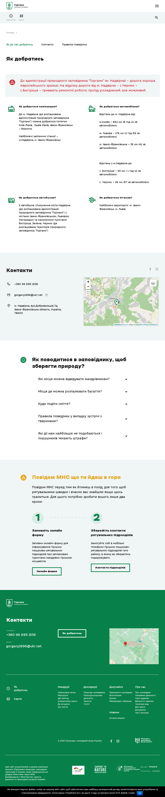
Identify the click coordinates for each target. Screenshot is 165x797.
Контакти (47, 44)
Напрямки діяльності (145, 695)
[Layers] (153, 283)
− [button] (88, 287)
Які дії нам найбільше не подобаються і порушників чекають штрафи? (70, 436)
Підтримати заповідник (120, 692)
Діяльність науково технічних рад (144, 702)
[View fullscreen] (88, 292)
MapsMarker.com (121, 324)
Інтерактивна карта (67, 701)
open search (157, 18)
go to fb (150, 269)
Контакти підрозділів (110, 568)
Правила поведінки (74, 44)
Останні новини (117, 718)
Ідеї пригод (63, 698)
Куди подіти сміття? (54, 404)
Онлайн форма (47, 571)
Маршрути (63, 695)
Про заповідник (143, 692)
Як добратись (72, 633)
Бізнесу (112, 698)
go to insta (157, 269)
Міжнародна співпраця (120, 701)
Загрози (88, 701)
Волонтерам (115, 695)
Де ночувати (64, 704)
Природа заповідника (94, 692)
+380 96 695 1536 (26, 284)
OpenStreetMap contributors (147, 324)
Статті (86, 704)
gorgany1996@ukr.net (28, 295)
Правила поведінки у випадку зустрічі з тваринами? (70, 418)
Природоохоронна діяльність (93, 696)
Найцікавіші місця (67, 692)
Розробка (150, 771)
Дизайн (144, 767)
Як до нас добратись (19, 44)
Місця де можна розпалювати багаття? (70, 391)
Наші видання (142, 698)
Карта (21, 20)
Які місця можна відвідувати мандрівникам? (74, 379)
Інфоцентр (11, 20)
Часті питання (142, 713)
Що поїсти (63, 707)
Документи (140, 710)
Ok (140, 793)
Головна (10, 33)
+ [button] (88, 282)
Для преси (140, 707)
